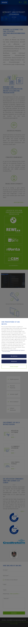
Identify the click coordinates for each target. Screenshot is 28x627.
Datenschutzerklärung (15, 350)
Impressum (22, 350)
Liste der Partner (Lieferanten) (6, 351)
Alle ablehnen (14, 356)
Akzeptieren (14, 361)
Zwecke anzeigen (14, 366)
